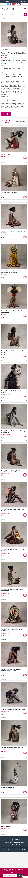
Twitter (8, 4)
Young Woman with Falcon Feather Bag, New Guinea (13, 431)
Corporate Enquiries (18, 843)
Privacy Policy (21, 841)
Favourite (14, 49)
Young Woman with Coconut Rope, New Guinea (13, 351)
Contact (20, 4)
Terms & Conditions (10, 841)
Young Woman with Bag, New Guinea (12, 471)
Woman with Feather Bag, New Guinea (13, 709)
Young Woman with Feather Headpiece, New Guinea (13, 311)
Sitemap (17, 844)
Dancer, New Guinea (7, 787)
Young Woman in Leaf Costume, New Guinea (12, 629)
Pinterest (15, 4)
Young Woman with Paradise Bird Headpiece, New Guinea (11, 669)
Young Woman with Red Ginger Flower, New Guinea (13, 510)
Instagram (13, 4)
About (11, 839)
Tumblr (17, 4)
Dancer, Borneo (6, 826)
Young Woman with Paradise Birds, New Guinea (13, 550)
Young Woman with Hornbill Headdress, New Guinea (13, 590)
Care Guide (8, 843)
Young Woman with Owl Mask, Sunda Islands (12, 391)
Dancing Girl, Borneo (7, 154)
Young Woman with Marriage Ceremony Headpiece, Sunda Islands (13, 271)
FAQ (12, 844)
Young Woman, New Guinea (9, 192)
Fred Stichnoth (6, 58)
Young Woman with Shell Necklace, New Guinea (13, 231)
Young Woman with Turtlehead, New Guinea (12, 748)
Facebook (10, 4)
